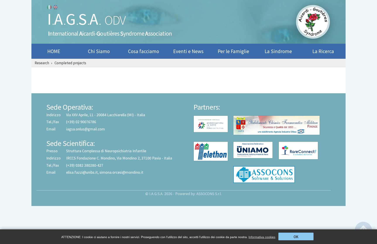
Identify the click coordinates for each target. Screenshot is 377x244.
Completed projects (70, 63)
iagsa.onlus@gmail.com (85, 129)
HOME (53, 51)
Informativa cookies (261, 237)
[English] (55, 7)
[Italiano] (49, 7)
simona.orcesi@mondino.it (121, 172)
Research (42, 63)
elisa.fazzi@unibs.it (82, 172)
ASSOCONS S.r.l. (209, 193)
